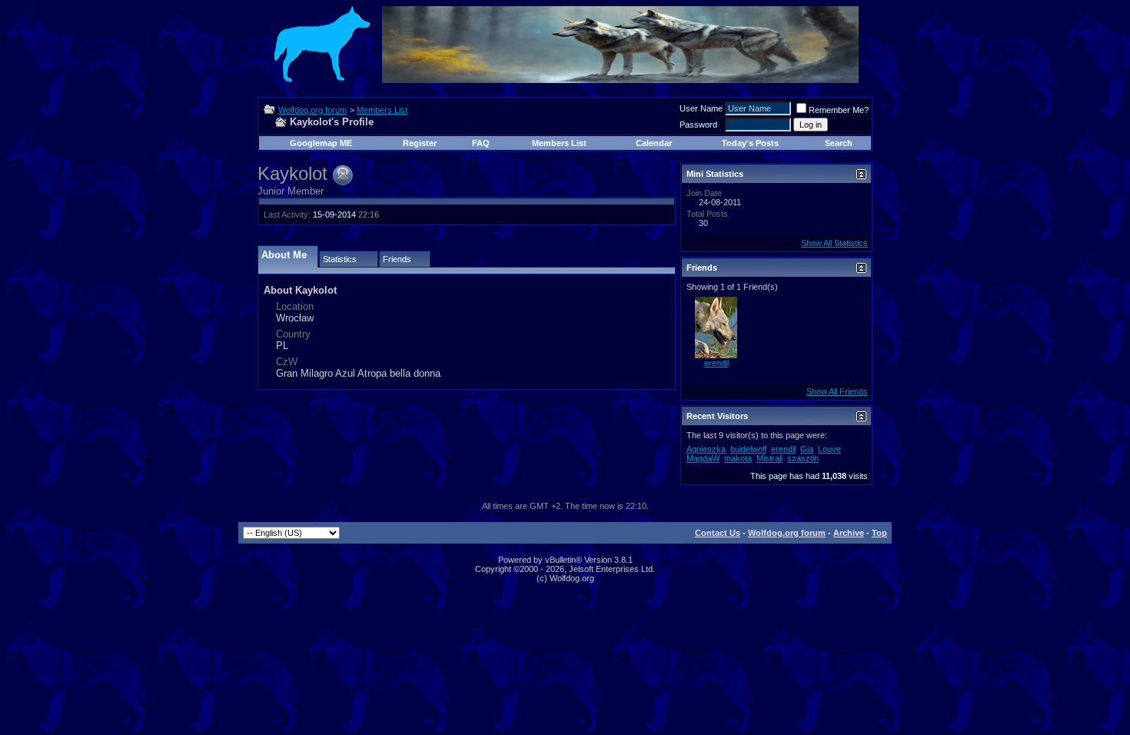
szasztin (803, 458)
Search (838, 143)
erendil (716, 363)
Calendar (654, 143)
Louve (829, 449)
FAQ (481, 143)
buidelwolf (748, 449)
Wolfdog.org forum (312, 110)
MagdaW (703, 458)
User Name (701, 108)
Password (698, 124)
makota (738, 458)
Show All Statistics (834, 243)
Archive (848, 532)
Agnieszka (706, 449)
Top (879, 532)
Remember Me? (839, 110)
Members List (382, 110)
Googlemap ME (321, 143)
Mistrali (769, 458)
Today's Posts (750, 143)
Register (420, 143)
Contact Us (717, 532)
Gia (806, 449)
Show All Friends (837, 391)
